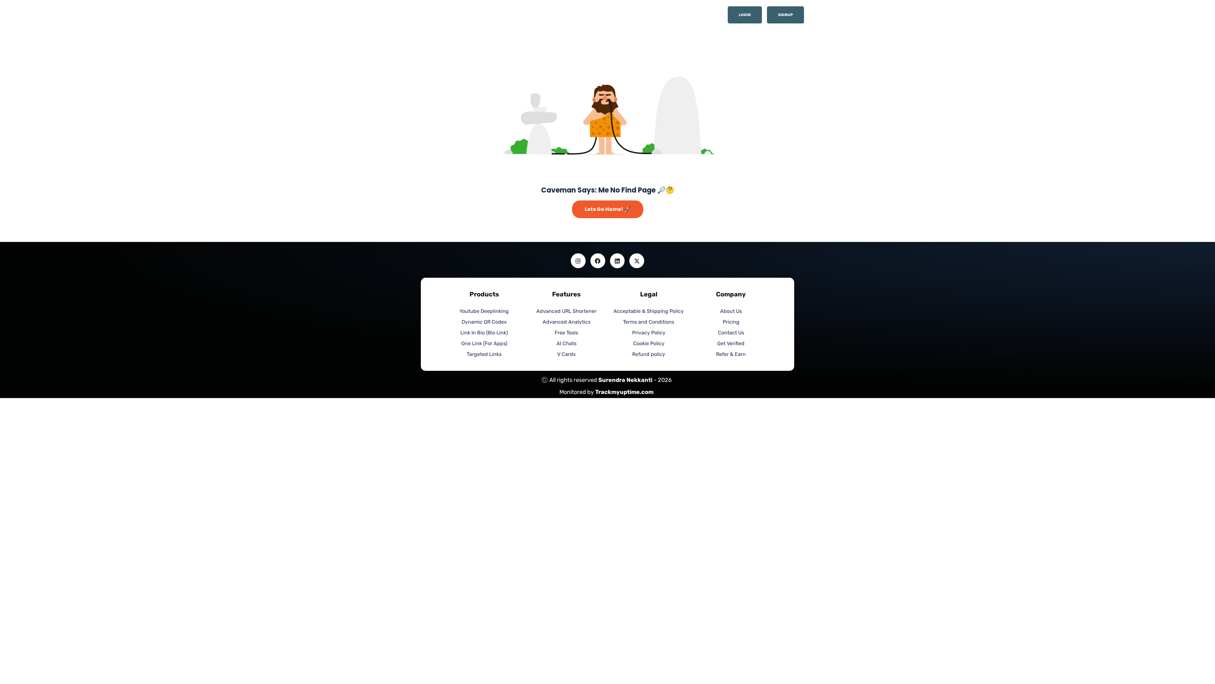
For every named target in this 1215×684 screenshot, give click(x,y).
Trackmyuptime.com (624, 392)
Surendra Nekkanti (625, 380)
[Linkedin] (617, 260)
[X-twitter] (636, 260)
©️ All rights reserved (569, 380)
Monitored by (577, 392)
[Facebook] (597, 260)
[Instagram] (578, 260)
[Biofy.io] (458, 17)
